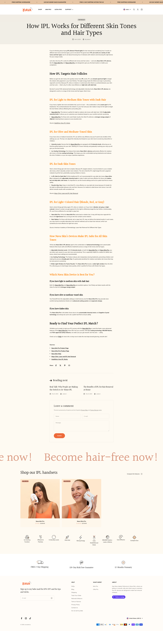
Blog (72, 589)
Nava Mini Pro (40, 521)
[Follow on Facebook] (21, 618)
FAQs (73, 586)
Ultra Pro (95, 589)
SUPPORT (68, 9)
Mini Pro (95, 586)
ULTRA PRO (58, 9)
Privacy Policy (84, 410)
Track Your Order (76, 595)
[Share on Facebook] (56, 365)
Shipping (74, 592)
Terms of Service (94, 410)
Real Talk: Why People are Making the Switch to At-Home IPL (64, 388)
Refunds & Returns (76, 598)
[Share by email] (69, 365)
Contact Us (74, 607)
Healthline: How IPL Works (62, 123)
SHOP (40, 9)
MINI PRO (48, 9)
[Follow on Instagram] (26, 618)
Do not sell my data (77, 611)
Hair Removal (81, 19)
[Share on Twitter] (60, 365)
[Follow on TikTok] (30, 618)
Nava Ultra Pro (81, 521)
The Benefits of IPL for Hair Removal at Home (98, 388)
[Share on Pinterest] (64, 365)
